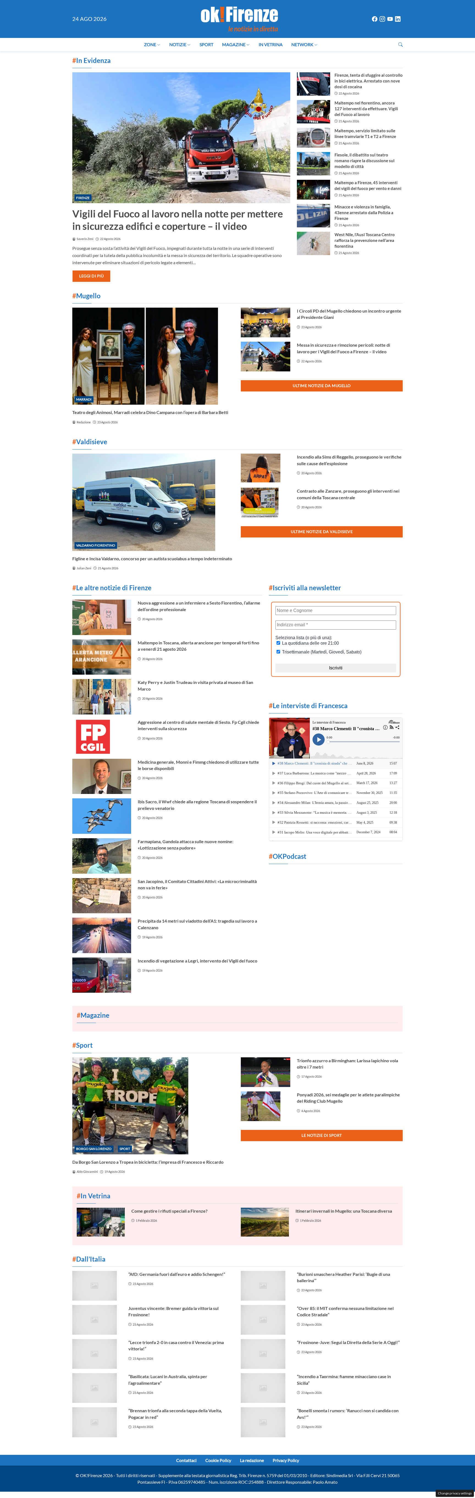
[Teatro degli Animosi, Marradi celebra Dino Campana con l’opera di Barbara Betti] (153, 356)
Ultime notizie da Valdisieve (322, 531)
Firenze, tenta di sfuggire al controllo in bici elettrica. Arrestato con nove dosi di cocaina (369, 81)
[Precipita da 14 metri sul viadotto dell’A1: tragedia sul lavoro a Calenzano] (101, 935)
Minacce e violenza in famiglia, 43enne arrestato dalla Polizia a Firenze (364, 212)
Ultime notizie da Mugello (322, 385)
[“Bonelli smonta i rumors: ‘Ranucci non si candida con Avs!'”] (265, 1422)
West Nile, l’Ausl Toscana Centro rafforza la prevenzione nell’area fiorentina (365, 240)
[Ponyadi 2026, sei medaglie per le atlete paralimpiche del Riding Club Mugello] (265, 1106)
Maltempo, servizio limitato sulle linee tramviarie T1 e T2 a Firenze (365, 133)
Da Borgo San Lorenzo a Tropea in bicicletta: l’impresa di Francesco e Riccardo (147, 1162)
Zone (150, 44)
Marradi (84, 399)
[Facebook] (374, 19)
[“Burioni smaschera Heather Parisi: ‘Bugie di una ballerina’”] (265, 1286)
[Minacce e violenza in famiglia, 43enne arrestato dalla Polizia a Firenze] (313, 215)
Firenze (83, 198)
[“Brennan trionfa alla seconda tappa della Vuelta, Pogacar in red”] (97, 1422)
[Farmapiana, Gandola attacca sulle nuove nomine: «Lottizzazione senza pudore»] (101, 856)
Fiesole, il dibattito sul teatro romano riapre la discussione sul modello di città (364, 160)
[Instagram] (382, 19)
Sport (206, 44)
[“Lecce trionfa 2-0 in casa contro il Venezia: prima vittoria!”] (97, 1354)
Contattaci (186, 1460)
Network (302, 44)
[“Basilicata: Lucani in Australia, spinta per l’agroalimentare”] (97, 1388)
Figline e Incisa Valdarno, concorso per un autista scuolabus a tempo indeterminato (152, 558)
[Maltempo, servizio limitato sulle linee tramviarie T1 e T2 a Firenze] (313, 138)
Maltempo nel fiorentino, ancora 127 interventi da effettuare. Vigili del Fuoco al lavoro (366, 108)
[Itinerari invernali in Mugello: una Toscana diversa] (265, 1222)
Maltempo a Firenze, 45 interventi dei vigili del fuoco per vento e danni (368, 185)
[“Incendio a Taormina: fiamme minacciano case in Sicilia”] (265, 1388)
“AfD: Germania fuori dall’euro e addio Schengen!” (176, 1274)
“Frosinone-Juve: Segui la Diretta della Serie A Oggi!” (348, 1342)
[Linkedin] (398, 19)
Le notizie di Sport (322, 1135)
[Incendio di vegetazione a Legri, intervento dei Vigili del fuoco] (101, 975)
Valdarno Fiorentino (95, 545)
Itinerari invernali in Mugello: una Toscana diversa (344, 1210)
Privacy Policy (286, 1460)
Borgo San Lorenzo (94, 1149)
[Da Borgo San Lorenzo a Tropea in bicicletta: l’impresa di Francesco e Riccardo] (153, 1105)
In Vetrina (271, 44)
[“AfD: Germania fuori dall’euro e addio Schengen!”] (97, 1286)
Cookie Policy (218, 1460)
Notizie (177, 44)
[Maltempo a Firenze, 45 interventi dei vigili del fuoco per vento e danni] (313, 190)
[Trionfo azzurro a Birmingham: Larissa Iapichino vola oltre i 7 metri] (265, 1072)
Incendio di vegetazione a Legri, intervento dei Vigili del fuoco (197, 960)
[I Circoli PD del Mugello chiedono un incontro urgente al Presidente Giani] (265, 322)
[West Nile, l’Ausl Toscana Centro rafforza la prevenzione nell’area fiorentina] (313, 243)
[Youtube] (390, 19)
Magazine (233, 44)
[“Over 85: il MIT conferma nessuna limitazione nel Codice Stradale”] (265, 1320)
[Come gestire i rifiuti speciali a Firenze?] (101, 1222)
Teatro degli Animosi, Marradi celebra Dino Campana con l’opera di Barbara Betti (150, 412)
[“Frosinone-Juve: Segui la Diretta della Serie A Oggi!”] (265, 1354)
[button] (400, 44)
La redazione (252, 1460)
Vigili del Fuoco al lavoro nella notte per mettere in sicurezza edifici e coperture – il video (177, 220)
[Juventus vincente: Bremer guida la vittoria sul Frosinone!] (97, 1320)
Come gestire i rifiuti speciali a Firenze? (169, 1210)
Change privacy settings (455, 1493)
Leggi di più (91, 276)
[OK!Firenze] (239, 18)
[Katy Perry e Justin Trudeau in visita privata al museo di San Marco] (101, 696)
